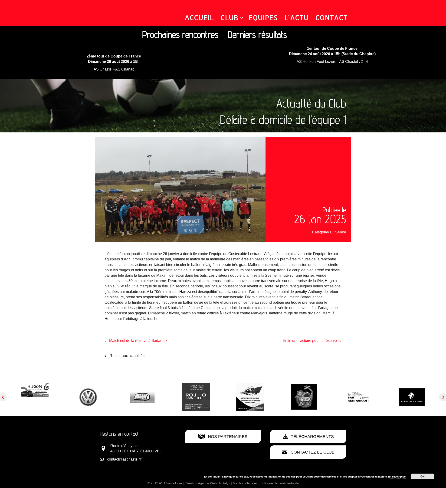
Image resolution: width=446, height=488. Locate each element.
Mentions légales (245, 483)
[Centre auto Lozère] (35, 397)
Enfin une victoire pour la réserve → (312, 341)
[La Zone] (304, 397)
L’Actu (296, 17)
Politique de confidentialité (279, 483)
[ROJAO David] (143, 397)
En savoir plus (397, 476)
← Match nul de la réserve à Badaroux (136, 341)
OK (422, 476)
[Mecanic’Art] (196, 397)
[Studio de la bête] (358, 397)
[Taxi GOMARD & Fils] (89, 397)
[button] (241, 17)
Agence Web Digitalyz (214, 483)
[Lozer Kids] (250, 397)
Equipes (262, 17)
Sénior (340, 232)
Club (229, 17)
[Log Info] (412, 397)
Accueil (199, 17)
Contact (331, 17)
